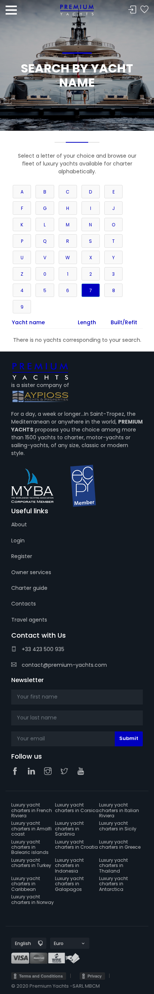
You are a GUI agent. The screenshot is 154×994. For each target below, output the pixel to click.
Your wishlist (144, 10)
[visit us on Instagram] (49, 772)
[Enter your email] (77, 738)
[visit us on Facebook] (16, 772)
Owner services (31, 572)
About (19, 524)
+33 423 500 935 (42, 649)
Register (21, 556)
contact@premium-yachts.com (63, 665)
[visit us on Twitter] (66, 772)
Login (18, 540)
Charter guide (29, 588)
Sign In (132, 10)
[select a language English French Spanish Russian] (22, 943)
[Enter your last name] (77, 717)
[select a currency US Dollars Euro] (63, 943)
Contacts (23, 603)
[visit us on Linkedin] (33, 772)
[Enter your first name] (77, 697)
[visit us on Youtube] (82, 772)
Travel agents (29, 619)
